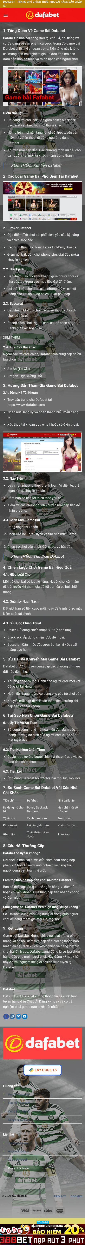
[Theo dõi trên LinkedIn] (24, 1016)
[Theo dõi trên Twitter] (18, 1016)
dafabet (17, 1159)
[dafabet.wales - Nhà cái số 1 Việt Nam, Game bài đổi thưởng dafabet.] (42, 15)
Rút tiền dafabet (47, 165)
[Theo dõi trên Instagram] (12, 1016)
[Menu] (5, 15)
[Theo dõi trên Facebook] (6, 1016)
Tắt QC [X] (42, 1222)
